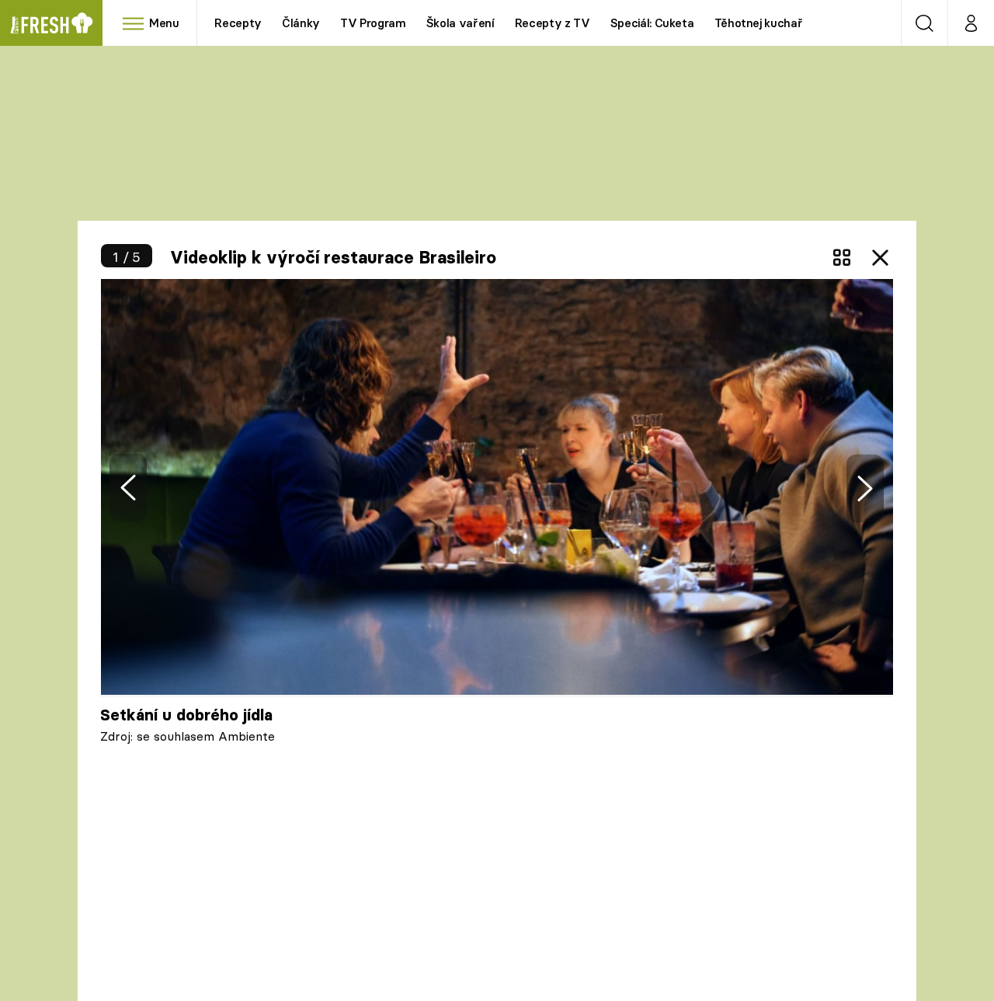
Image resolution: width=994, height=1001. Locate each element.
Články (301, 23)
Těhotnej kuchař (758, 23)
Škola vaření (460, 23)
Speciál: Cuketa (652, 23)
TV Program (372, 23)
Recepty (238, 23)
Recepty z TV (552, 23)
